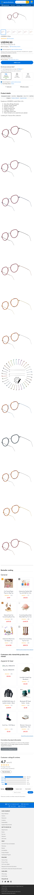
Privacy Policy (5, 862)
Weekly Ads (22, 806)
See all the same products (27, 736)
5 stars (2, 777)
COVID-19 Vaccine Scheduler (8, 843)
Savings (18, 5)
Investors (4, 820)
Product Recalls (5, 852)
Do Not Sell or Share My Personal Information (12, 868)
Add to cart (17, 62)
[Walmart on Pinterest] (11, 882)
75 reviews (11, 38)
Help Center (26, 804)
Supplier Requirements (7, 824)
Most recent (9, 789)
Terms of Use (4, 860)
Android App (4, 876)
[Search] (27, 2)
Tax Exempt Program (6, 854)
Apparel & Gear (23, 98)
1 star (3, 784)
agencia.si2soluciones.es (16, 49)
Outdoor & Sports (15, 98)
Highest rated (19, 789)
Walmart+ (4, 836)
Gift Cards (4, 838)
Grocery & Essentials (26, 5)
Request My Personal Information (9, 866)
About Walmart (5, 813)
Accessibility (4, 850)
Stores (3, 832)
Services (13, 5)
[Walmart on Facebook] (2, 882)
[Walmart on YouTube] (8, 882)
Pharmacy (4, 846)
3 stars (2, 780)
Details (12, 83)
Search (30, 792)
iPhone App (4, 874)
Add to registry (25, 86)
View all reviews (6, 772)
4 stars (2, 778)
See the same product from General (24, 649)
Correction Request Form (9, 749)
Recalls (3, 848)
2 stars (2, 782)
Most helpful (28, 789)
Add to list (9, 86)
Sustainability (4, 822)
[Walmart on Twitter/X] (5, 882)
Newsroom (4, 818)
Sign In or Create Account (13, 804)
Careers (3, 815)
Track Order (13, 806)
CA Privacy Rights (6, 864)
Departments (6, 5)
